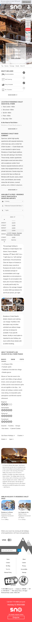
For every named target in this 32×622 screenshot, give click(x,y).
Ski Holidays (10, 11)
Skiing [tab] (14, 461)
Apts (10, 439)
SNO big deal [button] (26, 2)
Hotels (3, 439)
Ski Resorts (18, 11)
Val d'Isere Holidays (7, 435)
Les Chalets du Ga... (23, 512)
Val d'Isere (4, 13)
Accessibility (24, 569)
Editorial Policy (8, 572)
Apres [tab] (22, 461)
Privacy (24, 566)
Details (17, 66)
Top (2, 66)
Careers (24, 562)
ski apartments (7, 533)
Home (3, 11)
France (25, 11)
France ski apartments (22, 533)
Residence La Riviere (7, 512)
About (24, 559)
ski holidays (25, 531)
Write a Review (15, 58)
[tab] (3, 359)
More (22, 66)
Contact (8, 562)
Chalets (19, 435)
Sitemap (24, 572)
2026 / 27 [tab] (12, 217)
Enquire (16, 617)
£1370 (13, 222)
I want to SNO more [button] (6, 3)
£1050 (13, 228)
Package (12, 66)
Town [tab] (5, 461)
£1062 (13, 237)
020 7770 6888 (14, 602)
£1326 (13, 225)
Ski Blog (8, 566)
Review (6, 66)
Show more (12, 129)
